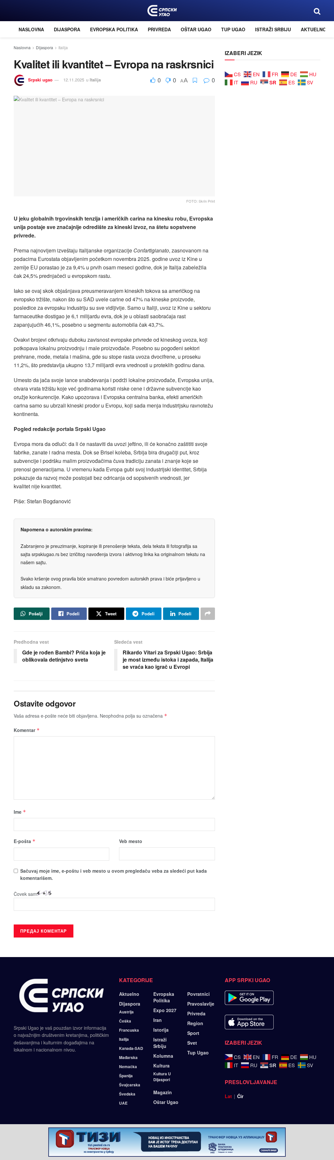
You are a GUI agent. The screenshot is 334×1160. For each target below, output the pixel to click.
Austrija (126, 1012)
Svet (192, 1042)
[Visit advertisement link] (167, 1142)
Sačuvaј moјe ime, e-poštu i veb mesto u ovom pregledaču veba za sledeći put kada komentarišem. (113, 874)
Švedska (127, 1094)
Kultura (161, 1065)
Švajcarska (129, 1085)
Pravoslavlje (200, 1003)
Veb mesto (130, 841)
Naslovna (31, 29)
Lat (228, 1096)
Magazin (162, 1092)
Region (195, 1023)
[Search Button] (317, 10)
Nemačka (128, 1066)
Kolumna (163, 1056)
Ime (20, 812)
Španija (126, 1076)
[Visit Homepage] (161, 10)
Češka (125, 1021)
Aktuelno (313, 29)
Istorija (161, 1029)
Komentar (27, 730)
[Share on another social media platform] (208, 614)
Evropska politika (114, 29)
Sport (193, 1033)
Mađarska (128, 1057)
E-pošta (25, 841)
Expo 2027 (164, 1010)
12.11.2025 (73, 80)
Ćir (240, 1096)
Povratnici (198, 994)
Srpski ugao (40, 80)
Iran (157, 1020)
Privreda (159, 29)
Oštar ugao (196, 29)
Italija (63, 47)
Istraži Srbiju (273, 29)
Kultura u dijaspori (162, 1076)
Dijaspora (67, 29)
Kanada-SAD (131, 1048)
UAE (123, 1103)
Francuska (129, 1030)
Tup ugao (233, 29)
